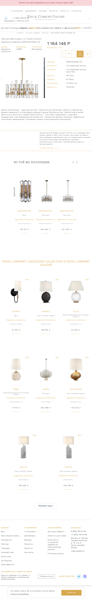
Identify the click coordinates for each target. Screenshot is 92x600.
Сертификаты (7, 564)
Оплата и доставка (57, 536)
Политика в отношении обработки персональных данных (54, 544)
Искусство (59, 28)
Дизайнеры (31, 11)
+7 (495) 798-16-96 (79, 535)
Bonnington (37, 49)
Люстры (32, 28)
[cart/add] (80, 54)
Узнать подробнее (20, 594)
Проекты (53, 11)
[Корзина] (86, 19)
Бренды (43, 11)
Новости (64, 11)
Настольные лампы (12, 28)
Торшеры (40, 28)
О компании (17, 11)
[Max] (84, 576)
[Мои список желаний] (80, 19)
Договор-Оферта (56, 532)
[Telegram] (5, 18)
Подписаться (46, 576)
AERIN (19, 49)
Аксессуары (88, 28)
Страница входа (56, 553)
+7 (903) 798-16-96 (16, 19)
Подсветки (24, 28)
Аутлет (77, 28)
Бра (2, 28)
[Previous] (73, 162)
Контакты (76, 11)
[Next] (44, 78)
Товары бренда (47, 148)
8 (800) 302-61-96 (78, 531)
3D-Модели (69, 28)
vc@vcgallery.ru (78, 551)
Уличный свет (49, 28)
